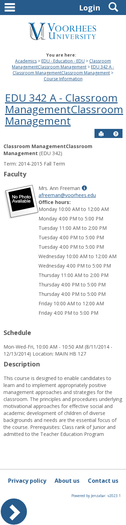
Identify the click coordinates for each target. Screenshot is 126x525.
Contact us (103, 480)
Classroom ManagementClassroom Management (61, 64)
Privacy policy (27, 480)
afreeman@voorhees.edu (67, 195)
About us (67, 480)
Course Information (63, 79)
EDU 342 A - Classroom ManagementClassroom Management (63, 70)
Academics (26, 61)
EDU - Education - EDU (63, 61)
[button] (115, 133)
